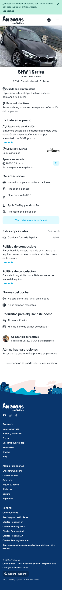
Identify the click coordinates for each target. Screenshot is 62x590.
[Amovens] (13, 20)
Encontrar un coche (12, 470)
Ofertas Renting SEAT (14, 526)
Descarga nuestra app (13, 442)
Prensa (6, 438)
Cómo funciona (10, 475)
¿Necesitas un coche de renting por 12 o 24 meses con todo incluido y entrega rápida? (28, 7)
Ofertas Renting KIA (13, 535)
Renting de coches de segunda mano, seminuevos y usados (29, 547)
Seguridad (8, 498)
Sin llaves (7, 489)
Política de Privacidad (29, 563)
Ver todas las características (31, 220)
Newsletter (8, 447)
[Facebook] (4, 415)
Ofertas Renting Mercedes (16, 540)
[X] (16, 415)
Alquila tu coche (11, 484)
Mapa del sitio (49, 563)
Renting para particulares (15, 517)
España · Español (17, 573)
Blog (5, 456)
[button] (58, 7)
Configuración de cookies (15, 567)
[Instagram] (10, 415)
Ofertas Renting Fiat (13, 522)
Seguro (6, 494)
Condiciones (9, 563)
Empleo (6, 452)
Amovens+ (8, 480)
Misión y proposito (12, 433)
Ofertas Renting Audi (13, 531)
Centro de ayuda (11, 429)
